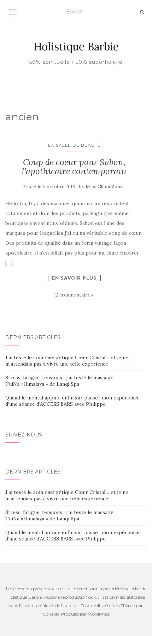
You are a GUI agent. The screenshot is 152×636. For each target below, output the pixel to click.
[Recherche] (142, 12)
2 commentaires (74, 295)
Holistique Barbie (76, 46)
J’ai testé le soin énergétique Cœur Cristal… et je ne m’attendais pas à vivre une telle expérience (66, 360)
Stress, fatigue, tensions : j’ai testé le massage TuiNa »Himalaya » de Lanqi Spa (59, 380)
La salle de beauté (74, 145)
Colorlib (51, 614)
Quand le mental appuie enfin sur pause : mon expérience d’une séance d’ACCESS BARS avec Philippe (72, 401)
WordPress (99, 614)
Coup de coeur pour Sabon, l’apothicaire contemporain (74, 167)
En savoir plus (74, 278)
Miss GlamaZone (104, 187)
